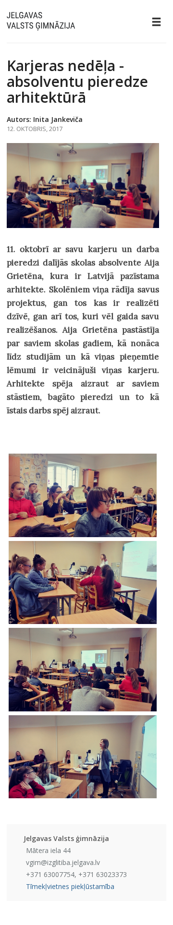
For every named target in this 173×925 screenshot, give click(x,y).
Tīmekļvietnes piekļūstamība (70, 886)
